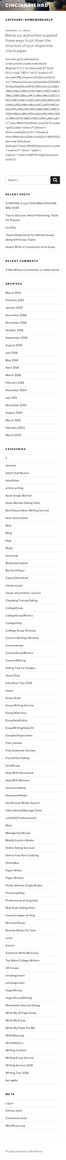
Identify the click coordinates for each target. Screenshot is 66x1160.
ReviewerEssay (15, 923)
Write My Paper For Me (20, 1028)
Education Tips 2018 (19, 683)
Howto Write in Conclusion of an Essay (30, 247)
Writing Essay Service (20, 1058)
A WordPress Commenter (22, 270)
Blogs (9, 548)
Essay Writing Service (20, 705)
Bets (9, 525)
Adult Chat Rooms (17, 473)
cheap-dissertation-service (23, 593)
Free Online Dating (18, 758)
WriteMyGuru (14, 1043)
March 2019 (13, 292)
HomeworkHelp (16, 788)
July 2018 (12, 352)
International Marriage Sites (24, 810)
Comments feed (16, 1118)
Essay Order (13, 698)
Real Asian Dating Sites (20, 908)
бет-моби (11, 1080)
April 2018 (12, 367)
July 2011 (11, 397)
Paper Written (15, 878)
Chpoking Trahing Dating (22, 600)
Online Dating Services (20, 848)
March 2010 (13, 420)
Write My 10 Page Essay (21, 1013)
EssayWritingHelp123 (20, 728)
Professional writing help (22, 900)
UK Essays (12, 968)
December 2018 (16, 315)
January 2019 (14, 307)
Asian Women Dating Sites (23, 503)
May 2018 (12, 360)
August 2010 (14, 412)
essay (9, 690)
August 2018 (14, 345)
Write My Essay (15, 1020)
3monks (11, 465)
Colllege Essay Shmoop (21, 630)
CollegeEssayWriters (19, 615)
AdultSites (12, 480)
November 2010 (16, 405)
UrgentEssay (14, 990)
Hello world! (51, 270)
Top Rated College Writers (23, 960)
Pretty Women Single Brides (24, 885)
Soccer (10, 945)
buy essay (12, 555)
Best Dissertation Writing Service (27, 510)
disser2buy (13, 675)
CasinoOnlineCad (17, 578)
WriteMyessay (15, 1035)
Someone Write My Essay (22, 953)
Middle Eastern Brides (20, 840)
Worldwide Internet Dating (23, 1005)
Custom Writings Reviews (22, 638)
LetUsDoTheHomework (21, 818)
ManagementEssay (18, 833)
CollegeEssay (14, 608)
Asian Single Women (19, 495)
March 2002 (13, 435)
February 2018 (15, 382)
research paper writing (20, 915)
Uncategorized (15, 975)
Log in (9, 1103)
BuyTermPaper (15, 570)
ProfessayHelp (15, 893)
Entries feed (13, 1110)
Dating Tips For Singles (20, 668)
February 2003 (15, 427)
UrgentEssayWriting (19, 998)
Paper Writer (14, 870)
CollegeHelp (14, 623)
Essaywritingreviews (19, 735)
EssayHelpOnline (16, 720)
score (9, 938)
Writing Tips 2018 (17, 1073)
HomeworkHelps (16, 795)
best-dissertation (17, 518)
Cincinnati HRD (27, 5)
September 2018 (16, 337)
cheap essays (14, 585)
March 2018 (13, 375)
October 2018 (14, 330)
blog (8, 540)
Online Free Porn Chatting (22, 855)
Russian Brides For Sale (21, 930)
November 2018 (16, 322)
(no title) (11, 227)
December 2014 (16, 390)
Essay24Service (16, 713)
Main (9, 825)
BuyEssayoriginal (17, 563)
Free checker (14, 743)
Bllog (9, 533)
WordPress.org (15, 1125)
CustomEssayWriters (19, 653)
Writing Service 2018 (19, 1065)
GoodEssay (13, 765)
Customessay (14, 645)
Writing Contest (16, 1050)
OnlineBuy (12, 863)
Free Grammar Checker (21, 750)
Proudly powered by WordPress (24, 1151)
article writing (14, 488)
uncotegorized (15, 983)
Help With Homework (19, 773)
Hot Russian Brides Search (23, 803)
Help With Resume (18, 780)
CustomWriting (16, 660)
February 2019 (15, 300)
